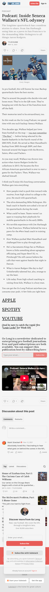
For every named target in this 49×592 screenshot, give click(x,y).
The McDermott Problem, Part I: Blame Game (18, 499)
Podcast (6, 11)
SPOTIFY (11, 309)
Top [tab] (5, 466)
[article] (24, 482)
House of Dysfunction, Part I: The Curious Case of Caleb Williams (17, 476)
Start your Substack (18, 580)
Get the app (37, 580)
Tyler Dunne (13, 42)
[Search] (44, 466)
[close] (42, 509)
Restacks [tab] (18, 419)
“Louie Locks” (9, 327)
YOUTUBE (12, 318)
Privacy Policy (29, 563)
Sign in (43, 3)
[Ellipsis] (46, 442)
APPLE (9, 300)
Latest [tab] (11, 466)
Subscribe (34, 3)
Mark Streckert (14, 442)
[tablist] (13, 419)
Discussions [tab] (21, 466)
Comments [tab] (8, 419)
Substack (12, 587)
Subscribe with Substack (26, 553)
